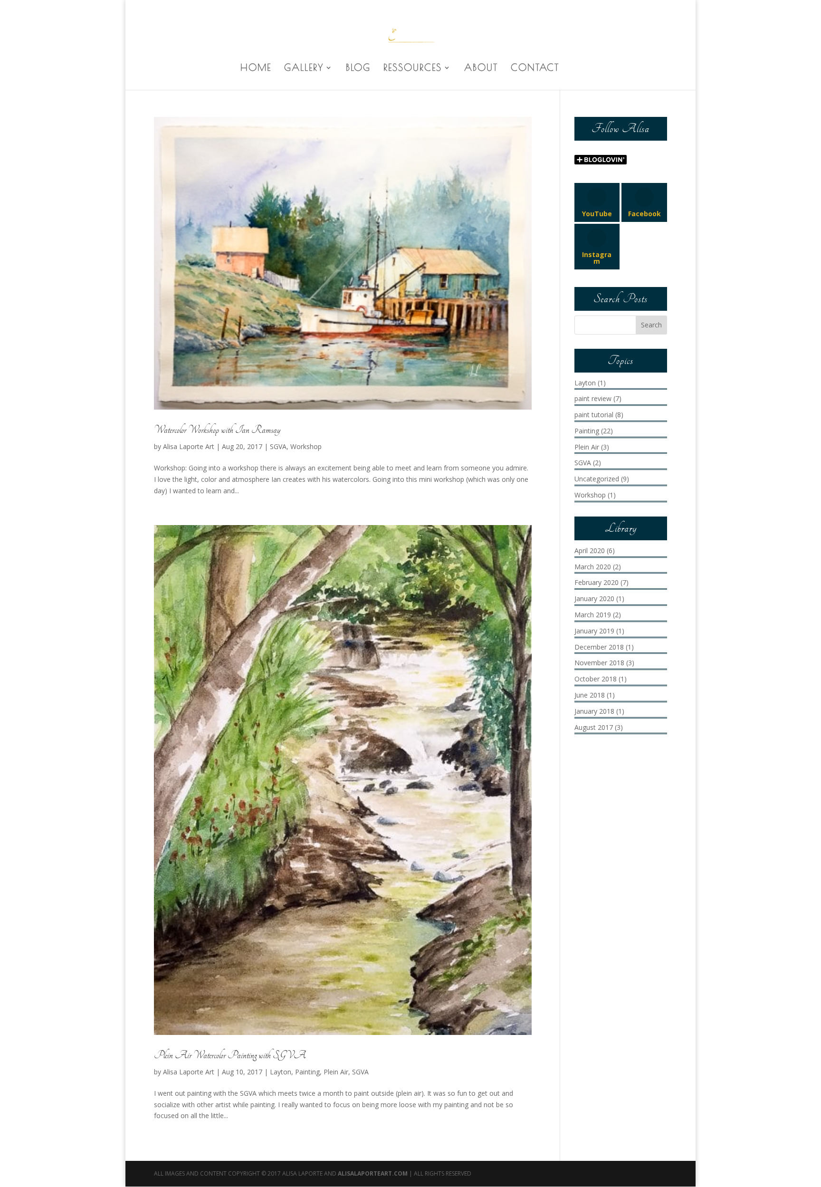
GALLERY (304, 68)
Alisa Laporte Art (188, 446)
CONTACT (535, 68)
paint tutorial (593, 414)
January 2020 (594, 598)
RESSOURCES (412, 68)
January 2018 (594, 711)
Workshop (306, 446)
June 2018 (589, 694)
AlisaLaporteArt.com (373, 1173)
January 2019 (594, 630)
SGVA (278, 446)
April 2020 (589, 550)
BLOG (358, 68)
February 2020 (596, 582)
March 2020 (592, 566)
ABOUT (481, 68)
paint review (592, 398)
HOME (255, 68)
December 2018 (599, 646)
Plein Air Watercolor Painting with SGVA (230, 1055)
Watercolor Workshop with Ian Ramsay (217, 430)
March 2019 (592, 614)
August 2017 (593, 727)
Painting (307, 1071)
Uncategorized (596, 478)
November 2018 (599, 662)
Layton (280, 1071)
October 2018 (595, 678)
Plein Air (336, 1071)
